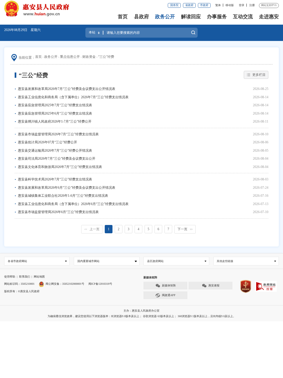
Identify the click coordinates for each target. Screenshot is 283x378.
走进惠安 (269, 16)
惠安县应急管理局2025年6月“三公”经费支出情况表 (55, 113)
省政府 (189, 5)
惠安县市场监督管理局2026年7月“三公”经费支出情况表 (58, 134)
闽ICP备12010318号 (100, 283)
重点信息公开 (70, 57)
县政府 (141, 16)
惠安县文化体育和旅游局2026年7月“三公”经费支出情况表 (60, 167)
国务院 (174, 5)
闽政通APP (168, 295)
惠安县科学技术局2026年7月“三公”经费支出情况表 (55, 179)
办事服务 (217, 16)
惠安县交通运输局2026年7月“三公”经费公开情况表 (55, 150)
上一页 (91, 229)
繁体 (218, 5)
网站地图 (39, 276)
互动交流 (243, 16)
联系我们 (24, 276)
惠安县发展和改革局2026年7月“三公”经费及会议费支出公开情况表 (66, 89)
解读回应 (191, 16)
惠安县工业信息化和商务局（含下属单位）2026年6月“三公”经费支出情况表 (73, 204)
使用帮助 (9, 276)
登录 (241, 5)
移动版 (230, 5)
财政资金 (89, 57)
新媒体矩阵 (169, 285)
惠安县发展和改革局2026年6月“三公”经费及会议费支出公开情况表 (66, 188)
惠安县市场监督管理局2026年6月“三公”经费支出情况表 (58, 212)
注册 (252, 5)
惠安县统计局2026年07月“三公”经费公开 (47, 142)
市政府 (204, 5)
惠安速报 (213, 285)
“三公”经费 (106, 57)
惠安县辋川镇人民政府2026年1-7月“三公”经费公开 (54, 121)
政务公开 (165, 16)
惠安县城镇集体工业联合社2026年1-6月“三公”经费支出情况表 (63, 196)
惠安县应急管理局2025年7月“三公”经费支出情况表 (55, 105)
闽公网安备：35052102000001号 (65, 283)
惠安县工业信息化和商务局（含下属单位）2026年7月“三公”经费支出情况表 (73, 97)
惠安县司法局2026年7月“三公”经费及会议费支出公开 (56, 158)
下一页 (185, 229)
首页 (123, 16)
